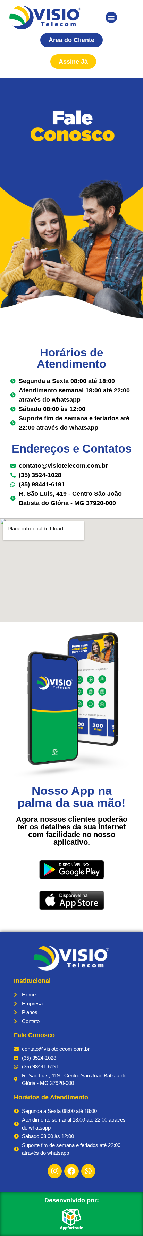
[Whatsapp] (88, 1171)
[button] (111, 17)
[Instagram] (55, 1171)
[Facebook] (71, 1171)
